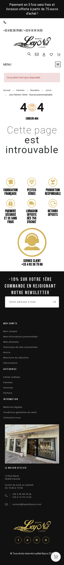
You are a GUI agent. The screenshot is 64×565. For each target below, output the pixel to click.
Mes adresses (11, 342)
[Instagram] (36, 540)
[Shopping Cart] (56, 557)
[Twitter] (27, 540)
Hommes (8, 387)
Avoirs (6, 352)
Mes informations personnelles (20, 336)
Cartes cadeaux (11, 377)
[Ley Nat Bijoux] (32, 43)
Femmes (7, 382)
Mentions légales (12, 407)
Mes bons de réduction (16, 357)
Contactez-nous (12, 417)
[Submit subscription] (54, 302)
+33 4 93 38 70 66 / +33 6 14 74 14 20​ (22, 31)
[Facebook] (18, 540)
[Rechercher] (29, 53)
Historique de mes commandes (20, 347)
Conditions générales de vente (20, 412)
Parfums (7, 393)
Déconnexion (10, 363)
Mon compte (10, 331)
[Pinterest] (46, 540)
